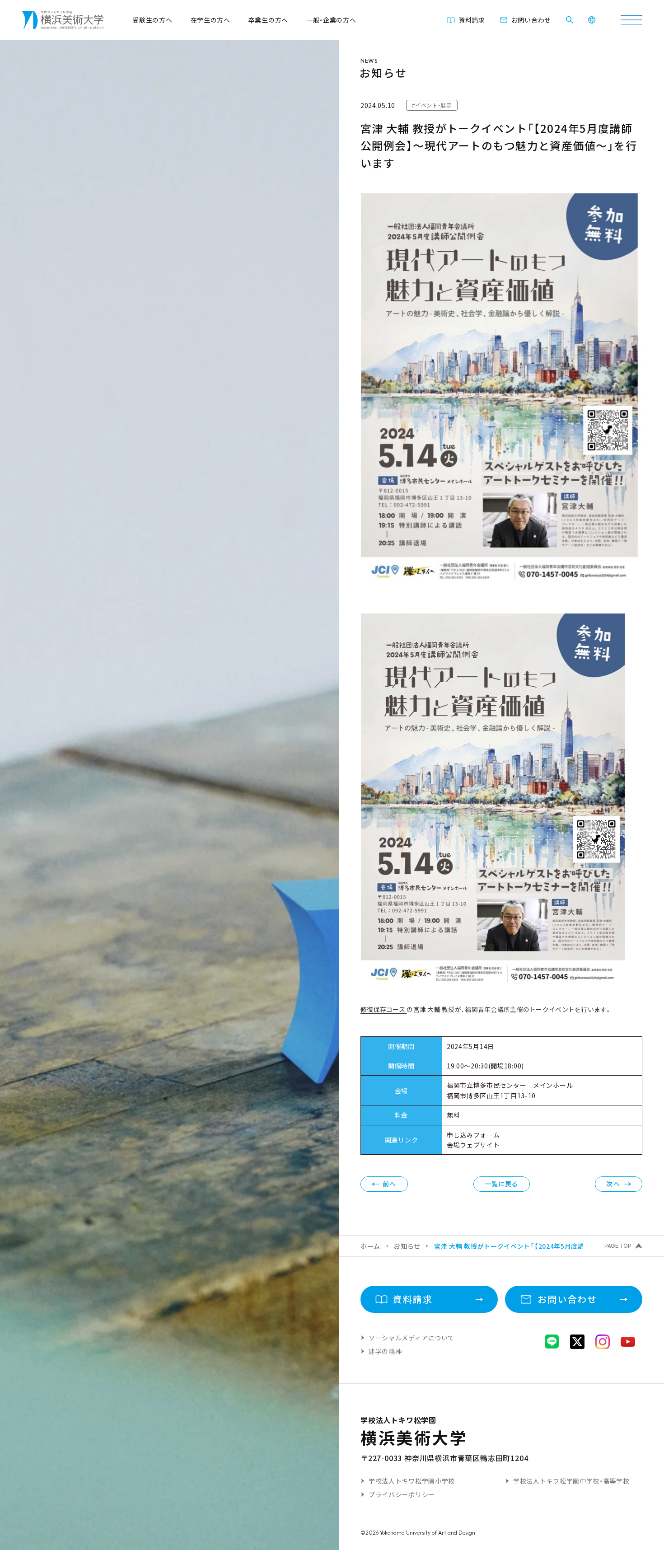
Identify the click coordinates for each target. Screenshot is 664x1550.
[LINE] (552, 1342)
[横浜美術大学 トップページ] (62, 20)
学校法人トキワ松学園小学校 (412, 1481)
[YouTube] (628, 1342)
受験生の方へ (152, 20)
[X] (577, 1342)
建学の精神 (385, 1351)
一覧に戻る (502, 1183)
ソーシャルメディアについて (411, 1338)
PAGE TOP (617, 1246)
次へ (613, 1183)
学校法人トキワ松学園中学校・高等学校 (571, 1481)
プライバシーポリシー (402, 1494)
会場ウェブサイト (473, 1144)
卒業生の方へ (268, 20)
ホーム (370, 1246)
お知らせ (407, 1246)
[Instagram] (602, 1342)
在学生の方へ (210, 20)
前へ (390, 1183)
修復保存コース (383, 1009)
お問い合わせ (531, 20)
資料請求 (471, 20)
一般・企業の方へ (331, 20)
